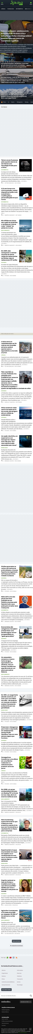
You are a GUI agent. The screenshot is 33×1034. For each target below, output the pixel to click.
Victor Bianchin (9, 183)
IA (8, 102)
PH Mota (7, 275)
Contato (4, 1025)
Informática (19, 9)
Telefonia (19, 976)
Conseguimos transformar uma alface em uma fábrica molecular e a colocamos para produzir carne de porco (9, 762)
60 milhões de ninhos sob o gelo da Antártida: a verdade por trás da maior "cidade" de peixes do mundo (9, 224)
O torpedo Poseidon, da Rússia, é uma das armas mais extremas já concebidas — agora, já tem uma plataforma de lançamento (16, 65)
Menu (2, 4)
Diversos (3, 262)
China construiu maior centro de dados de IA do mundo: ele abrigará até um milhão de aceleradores (9, 411)
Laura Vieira (8, 905)
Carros (18, 982)
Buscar (30, 995)
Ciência (3, 9)
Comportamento (6, 985)
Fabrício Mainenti (10, 215)
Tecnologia (10, 9)
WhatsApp (7, 957)
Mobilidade (4, 447)
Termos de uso (5, 1023)
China (4, 102)
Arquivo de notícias (17, 945)
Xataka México (5, 1012)
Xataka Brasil (16, 3)
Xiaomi (12, 102)
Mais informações (22, 1032)
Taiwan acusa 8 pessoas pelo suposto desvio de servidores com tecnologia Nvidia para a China (9, 163)
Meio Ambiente (5, 230)
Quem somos (5, 1019)
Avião (31, 102)
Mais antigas (16, 941)
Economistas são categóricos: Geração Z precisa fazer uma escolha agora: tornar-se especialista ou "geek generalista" (9, 631)
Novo (31, 4)
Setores (4, 976)
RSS (16, 957)
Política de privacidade (7, 1021)
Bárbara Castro (9, 461)
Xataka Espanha (6, 1009)
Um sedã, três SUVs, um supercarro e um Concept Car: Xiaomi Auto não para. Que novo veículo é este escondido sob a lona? (9, 440)
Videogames (20, 102)
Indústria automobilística (8, 982)
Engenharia (5, 973)
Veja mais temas (6, 989)
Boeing (26, 102)
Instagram (13, 957)
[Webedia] (6, 1003)
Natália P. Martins (10, 402)
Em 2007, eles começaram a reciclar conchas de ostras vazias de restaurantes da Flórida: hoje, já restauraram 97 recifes (9, 255)
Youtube (10, 957)
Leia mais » (24, 181)
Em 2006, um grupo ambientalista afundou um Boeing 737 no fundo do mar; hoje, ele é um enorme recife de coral (9, 793)
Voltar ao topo (25, 1002)
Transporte (20, 979)
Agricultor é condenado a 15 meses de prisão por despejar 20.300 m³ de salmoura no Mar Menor (9, 914)
